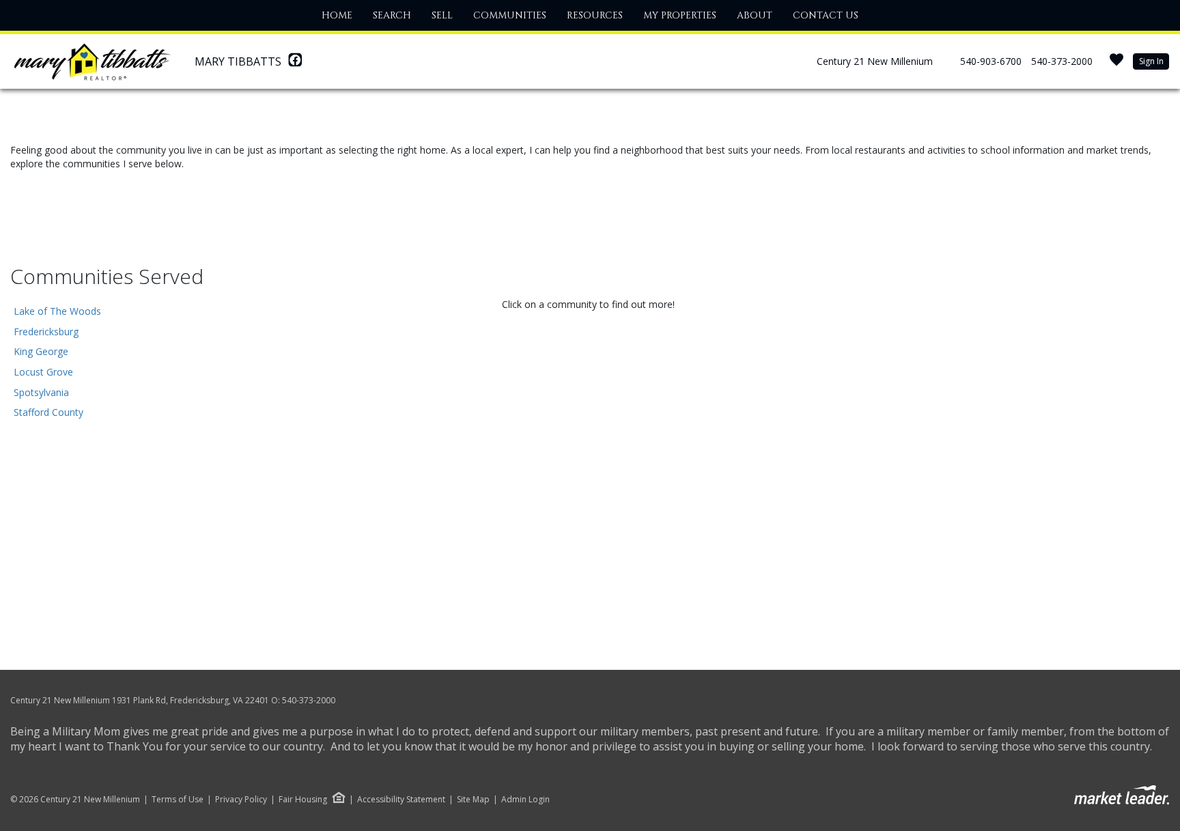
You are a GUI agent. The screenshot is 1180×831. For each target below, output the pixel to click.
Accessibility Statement (401, 799)
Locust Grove (43, 371)
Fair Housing (303, 799)
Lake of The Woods (57, 311)
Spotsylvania (41, 392)
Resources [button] (595, 15)
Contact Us (825, 15)
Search (392, 15)
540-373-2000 (1062, 61)
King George (41, 351)
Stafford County (48, 412)
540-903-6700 (991, 61)
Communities (509, 15)
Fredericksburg (46, 331)
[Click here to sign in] (1116, 63)
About (754, 15)
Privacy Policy (241, 799)
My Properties (679, 15)
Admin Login (525, 799)
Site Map (473, 799)
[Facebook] (295, 63)
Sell (442, 15)
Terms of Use (177, 799)
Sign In (1151, 61)
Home (337, 15)
